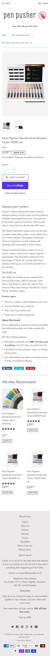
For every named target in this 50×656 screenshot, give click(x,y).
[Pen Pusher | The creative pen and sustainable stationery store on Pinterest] (22, 627)
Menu (7, 3)
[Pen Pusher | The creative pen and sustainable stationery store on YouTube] (36, 627)
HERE (28, 617)
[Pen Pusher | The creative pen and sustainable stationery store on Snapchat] (31, 627)
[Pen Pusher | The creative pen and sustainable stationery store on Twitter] (12, 627)
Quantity (5, 164)
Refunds (25, 533)
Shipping (18, 157)
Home (4, 35)
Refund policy (25, 549)
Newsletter (25, 541)
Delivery (25, 529)
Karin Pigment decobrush (21, 35)
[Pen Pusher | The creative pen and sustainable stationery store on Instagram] (26, 627)
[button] (8, 428)
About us (25, 525)
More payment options (15, 193)
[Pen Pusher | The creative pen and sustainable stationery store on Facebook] (17, 627)
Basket (45, 3)
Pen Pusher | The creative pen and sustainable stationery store (27, 635)
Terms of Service (25, 545)
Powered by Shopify (24, 640)
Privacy (25, 537)
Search (25, 521)
